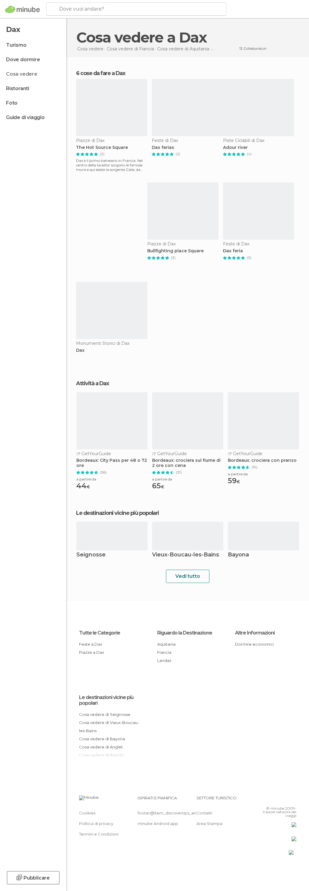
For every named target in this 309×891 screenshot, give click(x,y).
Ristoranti (17, 88)
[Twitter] (276, 799)
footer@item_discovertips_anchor (171, 813)
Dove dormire (23, 59)
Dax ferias (163, 147)
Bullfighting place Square (175, 250)
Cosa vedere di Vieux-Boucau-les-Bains (109, 726)
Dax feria (233, 250)
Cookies (87, 813)
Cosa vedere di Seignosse (104, 714)
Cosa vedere (21, 74)
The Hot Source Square (102, 147)
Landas (164, 660)
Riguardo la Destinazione (184, 633)
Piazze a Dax (91, 652)
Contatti (204, 813)
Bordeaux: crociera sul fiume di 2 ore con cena (186, 463)
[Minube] (22, 9)
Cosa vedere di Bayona (102, 738)
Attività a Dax (92, 383)
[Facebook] (268, 799)
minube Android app (158, 823)
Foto (12, 103)
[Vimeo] (284, 799)
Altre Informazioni (255, 633)
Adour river (235, 147)
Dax (80, 350)
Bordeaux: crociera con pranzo (262, 460)
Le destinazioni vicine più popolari (117, 513)
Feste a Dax (90, 644)
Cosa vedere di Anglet (101, 747)
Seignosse (91, 555)
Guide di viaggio (25, 117)
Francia (164, 652)
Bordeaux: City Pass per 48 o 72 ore (111, 463)
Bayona (238, 555)
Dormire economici (254, 644)
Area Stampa (209, 823)
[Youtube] (292, 799)
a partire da (86, 479)
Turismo (16, 45)
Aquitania (166, 644)
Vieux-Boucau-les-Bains (185, 555)
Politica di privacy (96, 823)
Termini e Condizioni (99, 834)
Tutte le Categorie (99, 633)
